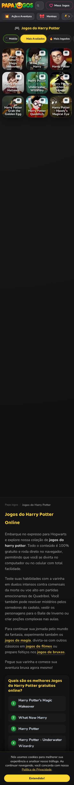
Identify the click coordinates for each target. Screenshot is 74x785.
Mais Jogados (60, 39)
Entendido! (37, 778)
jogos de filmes (39, 646)
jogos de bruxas (51, 651)
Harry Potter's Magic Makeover (35, 703)
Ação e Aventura (18, 16)
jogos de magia (18, 640)
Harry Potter (28, 728)
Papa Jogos (11, 505)
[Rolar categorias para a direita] (69, 16)
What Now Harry (32, 717)
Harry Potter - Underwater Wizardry (40, 742)
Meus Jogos (61, 5)
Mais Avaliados (33, 39)
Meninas (48, 16)
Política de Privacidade (37, 769)
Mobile (11, 39)
